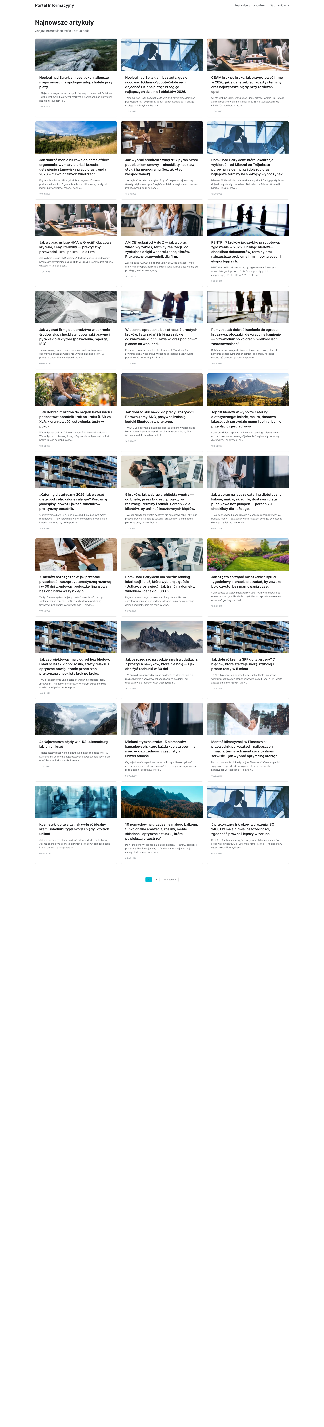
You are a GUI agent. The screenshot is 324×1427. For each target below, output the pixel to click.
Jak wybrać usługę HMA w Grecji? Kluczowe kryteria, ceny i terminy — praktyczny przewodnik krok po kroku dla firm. (75, 247)
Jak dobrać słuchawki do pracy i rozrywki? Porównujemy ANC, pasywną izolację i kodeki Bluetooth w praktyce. (159, 417)
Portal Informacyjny (54, 5)
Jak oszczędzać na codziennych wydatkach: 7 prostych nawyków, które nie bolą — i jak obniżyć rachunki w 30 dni (161, 664)
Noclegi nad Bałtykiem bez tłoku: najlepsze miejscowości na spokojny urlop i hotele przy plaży (75, 82)
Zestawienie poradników (250, 5)
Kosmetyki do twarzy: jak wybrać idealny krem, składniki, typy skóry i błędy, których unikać (74, 829)
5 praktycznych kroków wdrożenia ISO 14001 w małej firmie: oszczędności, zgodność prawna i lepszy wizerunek (242, 829)
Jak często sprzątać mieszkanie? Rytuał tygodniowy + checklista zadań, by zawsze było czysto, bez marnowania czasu (246, 581)
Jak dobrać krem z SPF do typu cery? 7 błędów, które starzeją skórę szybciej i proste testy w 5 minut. (243, 664)
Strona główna (279, 5)
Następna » (170, 879)
